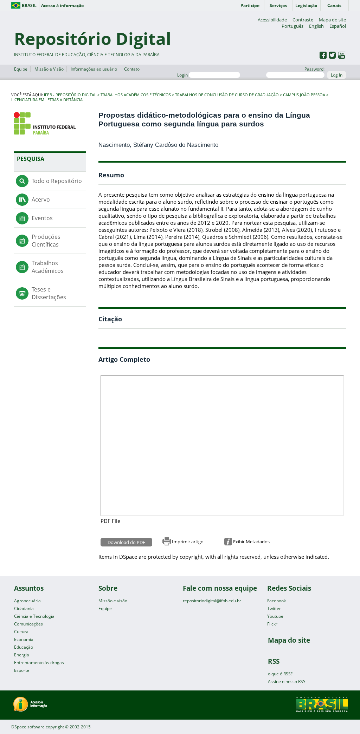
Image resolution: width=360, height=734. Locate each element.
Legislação (306, 5)
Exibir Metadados (251, 541)
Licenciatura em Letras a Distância (47, 99)
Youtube (275, 616)
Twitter (274, 608)
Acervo (41, 199)
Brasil (29, 5)
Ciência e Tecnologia (34, 616)
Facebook (276, 601)
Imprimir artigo (188, 541)
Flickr (272, 624)
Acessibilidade (272, 20)
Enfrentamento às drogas (39, 663)
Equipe (20, 69)
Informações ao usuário (94, 69)
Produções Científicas (46, 240)
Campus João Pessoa (304, 94)
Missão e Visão (49, 69)
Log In (336, 75)
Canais (334, 5)
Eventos (42, 218)
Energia (21, 655)
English (316, 26)
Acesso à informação (62, 5)
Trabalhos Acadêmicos (48, 267)
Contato (132, 69)
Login (183, 75)
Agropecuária (27, 601)
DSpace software (28, 727)
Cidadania (24, 608)
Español (337, 26)
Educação (23, 647)
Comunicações (28, 624)
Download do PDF (126, 542)
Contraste (302, 20)
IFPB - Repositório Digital (70, 94)
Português (292, 26)
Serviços (278, 5)
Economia (23, 639)
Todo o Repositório (57, 181)
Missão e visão (112, 601)
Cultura (21, 632)
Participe (249, 5)
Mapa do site (332, 20)
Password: (314, 69)
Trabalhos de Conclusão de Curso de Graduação (227, 94)
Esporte (21, 670)
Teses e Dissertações (49, 293)
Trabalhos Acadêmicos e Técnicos (136, 94)
